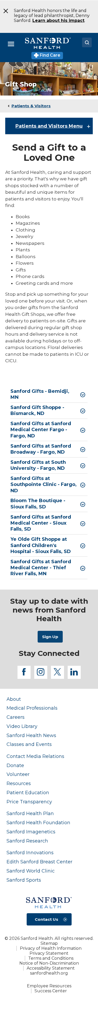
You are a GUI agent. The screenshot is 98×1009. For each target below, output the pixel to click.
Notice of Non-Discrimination (49, 963)
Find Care (49, 55)
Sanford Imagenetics (31, 832)
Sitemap (49, 943)
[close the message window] (4, 11)
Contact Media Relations (35, 756)
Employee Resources (49, 985)
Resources (19, 783)
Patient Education (28, 793)
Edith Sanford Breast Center (39, 862)
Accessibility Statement (51, 968)
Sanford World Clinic (31, 871)
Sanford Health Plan (30, 813)
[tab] (49, 394)
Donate (15, 765)
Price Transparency (29, 802)
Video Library (22, 726)
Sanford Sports (24, 880)
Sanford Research (27, 841)
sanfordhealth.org (49, 973)
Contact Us (46, 919)
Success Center (50, 990)
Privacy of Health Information (51, 948)
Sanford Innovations (30, 853)
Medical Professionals (32, 708)
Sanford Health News (31, 735)
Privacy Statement (49, 953)
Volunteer (18, 774)
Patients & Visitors (31, 105)
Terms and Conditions (50, 958)
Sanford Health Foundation (38, 823)
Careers (16, 717)
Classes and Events (29, 744)
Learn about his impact (58, 20)
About (14, 699)
